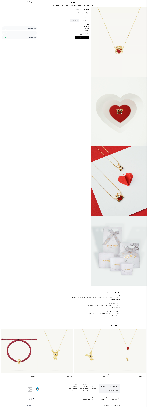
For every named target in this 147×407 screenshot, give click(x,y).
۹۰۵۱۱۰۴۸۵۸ (101, 399)
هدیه (63, 5)
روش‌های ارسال (85, 386)
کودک (84, 5)
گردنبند (141, 8)
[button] (84, 20)
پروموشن (57, 5)
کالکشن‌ (67, 5)
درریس (145, 8)
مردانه (88, 5)
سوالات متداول (74, 390)
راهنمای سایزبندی (74, 386)
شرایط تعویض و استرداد (84, 390)
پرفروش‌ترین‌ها (73, 5)
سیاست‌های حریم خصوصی (84, 388)
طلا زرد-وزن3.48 (74, 20)
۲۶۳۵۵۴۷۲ (114, 399)
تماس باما (94, 391)
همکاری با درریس (74, 391)
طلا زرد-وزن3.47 (84, 20)
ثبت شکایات (86, 391)
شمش (79, 5)
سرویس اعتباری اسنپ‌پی (73, 388)
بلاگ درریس (94, 390)
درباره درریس (94, 386)
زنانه (92, 5)
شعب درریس (94, 388)
